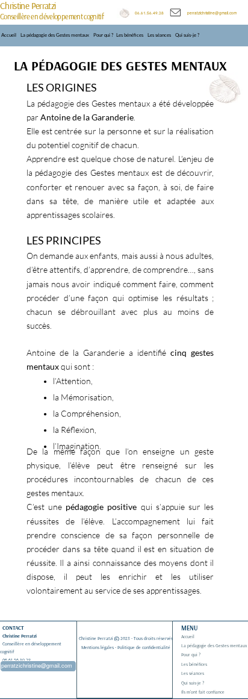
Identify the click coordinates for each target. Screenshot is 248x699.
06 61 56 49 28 (17, 660)
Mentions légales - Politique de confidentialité (125, 647)
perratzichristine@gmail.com (212, 13)
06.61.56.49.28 (152, 13)
